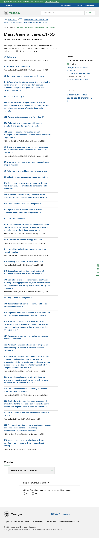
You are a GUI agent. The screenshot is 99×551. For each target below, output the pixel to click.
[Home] (5, 19)
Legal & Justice (12, 19)
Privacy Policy (37, 522)
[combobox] (68, 13)
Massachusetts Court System (45, 27)
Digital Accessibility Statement (16, 522)
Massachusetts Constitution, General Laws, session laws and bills (25, 22)
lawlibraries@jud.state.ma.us (77, 79)
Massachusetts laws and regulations (36, 19)
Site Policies (51, 522)
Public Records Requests (69, 522)
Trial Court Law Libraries (25, 27)
